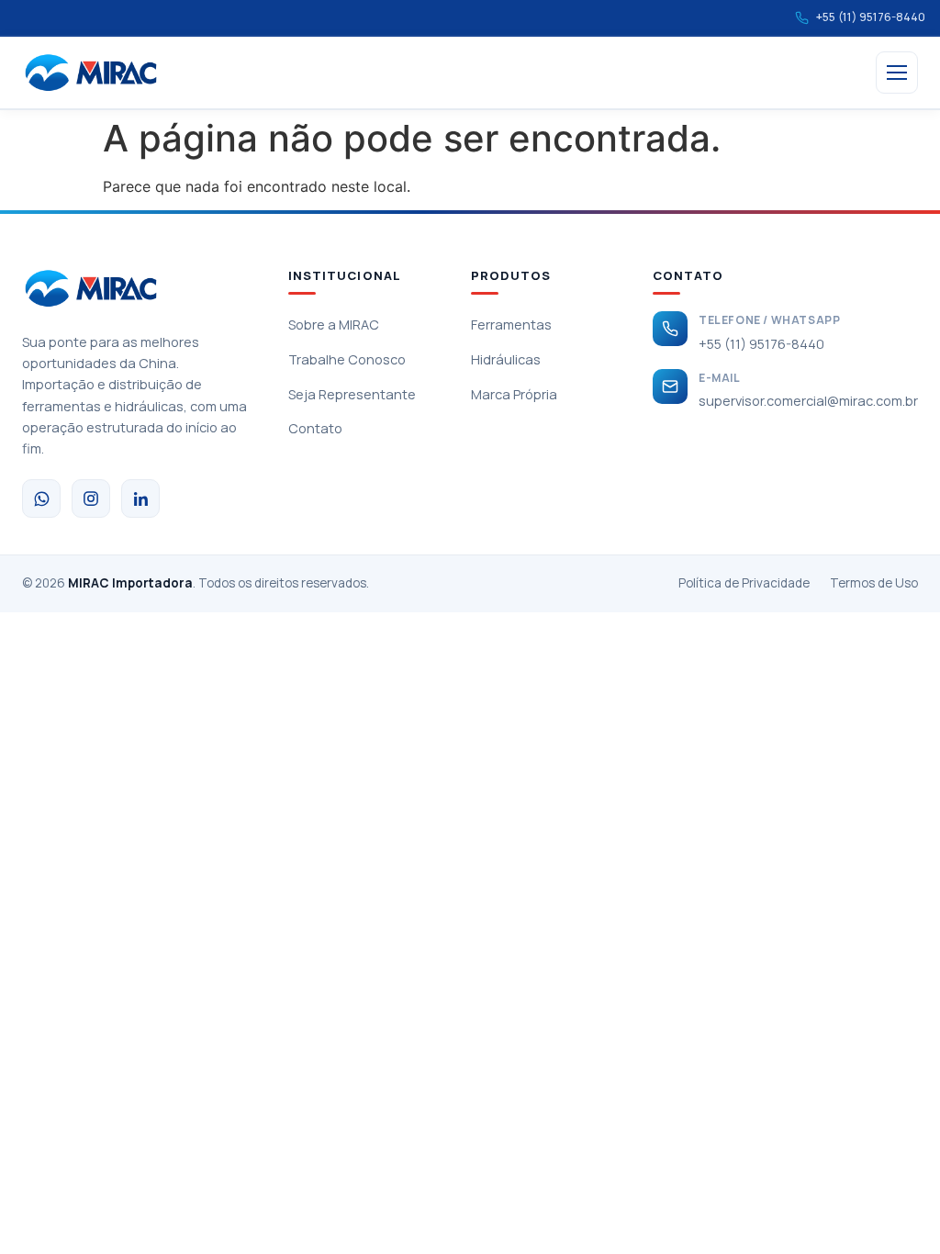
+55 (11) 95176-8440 (761, 344)
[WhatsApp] (41, 498)
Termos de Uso (874, 583)
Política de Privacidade (744, 583)
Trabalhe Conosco (347, 359)
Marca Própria (514, 394)
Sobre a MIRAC (333, 324)
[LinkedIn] (140, 498)
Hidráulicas (506, 359)
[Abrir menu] (897, 72)
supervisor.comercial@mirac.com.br (808, 400)
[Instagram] (91, 498)
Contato (315, 428)
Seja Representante (352, 394)
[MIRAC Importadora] (91, 72)
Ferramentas (511, 324)
